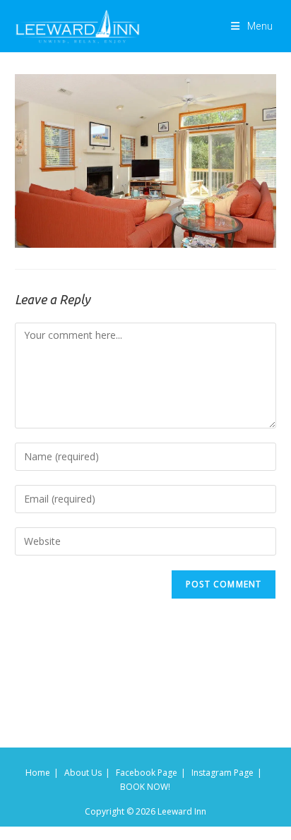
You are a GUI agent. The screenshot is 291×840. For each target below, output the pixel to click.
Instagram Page (222, 773)
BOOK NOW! (145, 787)
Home (37, 773)
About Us (83, 773)
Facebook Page (146, 773)
